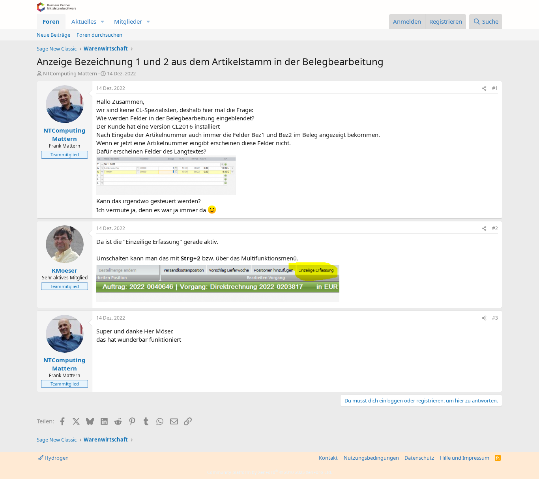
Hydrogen (56, 457)
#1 (495, 88)
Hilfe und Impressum (464, 457)
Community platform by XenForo (269, 472)
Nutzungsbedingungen (371, 457)
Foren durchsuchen (99, 34)
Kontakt (328, 457)
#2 (495, 228)
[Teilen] (484, 88)
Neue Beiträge (53, 34)
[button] (102, 21)
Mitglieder (128, 21)
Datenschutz (419, 457)
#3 (495, 317)
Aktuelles (83, 21)
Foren (51, 21)
